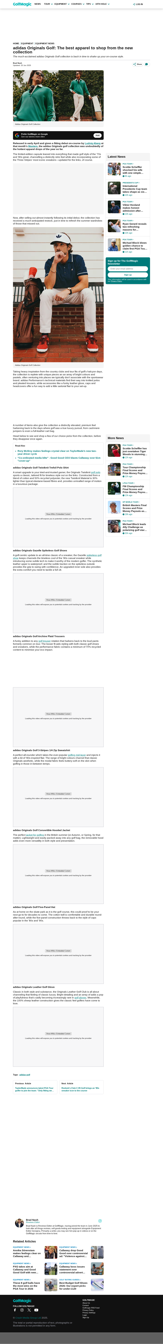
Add (98, 135)
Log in (139, 4)
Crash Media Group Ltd (28, 1317)
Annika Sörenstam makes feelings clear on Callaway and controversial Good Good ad (27, 1253)
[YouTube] (36, 1311)
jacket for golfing (35, 835)
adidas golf (24, 1075)
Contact (86, 1305)
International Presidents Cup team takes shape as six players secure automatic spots (135, 189)
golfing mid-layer (77, 755)
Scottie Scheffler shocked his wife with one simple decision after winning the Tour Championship (132, 170)
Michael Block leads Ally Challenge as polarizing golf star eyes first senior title (134, 527)
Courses (76, 4)
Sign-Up (86, 1317)
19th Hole (101, 4)
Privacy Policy (116, 281)
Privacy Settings (89, 1312)
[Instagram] (22, 1311)
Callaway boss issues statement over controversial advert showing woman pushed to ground (73, 1269)
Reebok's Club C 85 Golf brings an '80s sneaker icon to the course (80, 1089)
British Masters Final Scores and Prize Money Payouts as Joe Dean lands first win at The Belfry (135, 508)
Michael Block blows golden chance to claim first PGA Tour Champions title (135, 245)
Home (16, 43)
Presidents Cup (130, 183)
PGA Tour (127, 164)
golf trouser (44, 641)
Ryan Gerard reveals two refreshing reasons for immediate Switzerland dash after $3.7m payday (135, 227)
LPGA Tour (128, 483)
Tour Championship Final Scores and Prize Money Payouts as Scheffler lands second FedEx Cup (135, 470)
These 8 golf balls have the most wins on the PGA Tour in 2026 (26, 1286)
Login (85, 1315)
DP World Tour (130, 502)
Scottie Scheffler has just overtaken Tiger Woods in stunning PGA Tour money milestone (135, 451)
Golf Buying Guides (69, 1280)
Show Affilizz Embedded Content (58, 514)
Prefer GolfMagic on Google (34, 134)
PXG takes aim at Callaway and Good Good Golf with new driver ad (24, 1269)
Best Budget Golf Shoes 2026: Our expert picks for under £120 (73, 1286)
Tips (88, 4)
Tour (47, 4)
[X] (29, 1311)
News (38, 4)
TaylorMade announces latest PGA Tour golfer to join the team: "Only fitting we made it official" (34, 1089)
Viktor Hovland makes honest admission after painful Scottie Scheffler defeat (132, 208)
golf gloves (80, 997)
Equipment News (44, 43)
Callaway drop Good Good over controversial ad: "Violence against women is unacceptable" (73, 1253)
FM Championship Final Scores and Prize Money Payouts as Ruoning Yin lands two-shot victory (135, 489)
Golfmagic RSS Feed (91, 1308)
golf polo (95, 472)
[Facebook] (15, 1311)
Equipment (61, 4)
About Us (86, 1303)
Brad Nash (17, 63)
